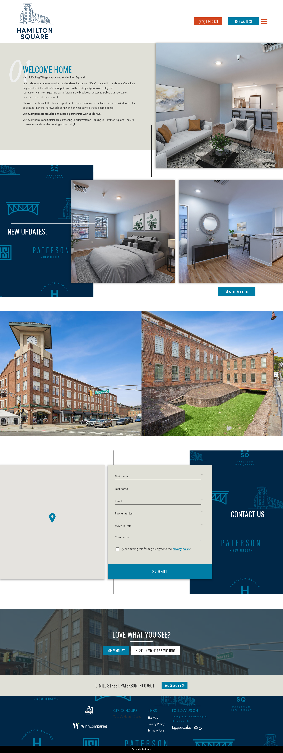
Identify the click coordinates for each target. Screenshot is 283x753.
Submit (160, 571)
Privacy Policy (156, 724)
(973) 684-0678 (208, 21)
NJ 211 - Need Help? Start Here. (156, 650)
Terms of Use (156, 730)
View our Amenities (237, 291)
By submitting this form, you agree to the (146, 549)
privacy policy (181, 549)
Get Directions (173, 685)
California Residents (141, 749)
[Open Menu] (264, 21)
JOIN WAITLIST (243, 21)
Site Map (153, 717)
